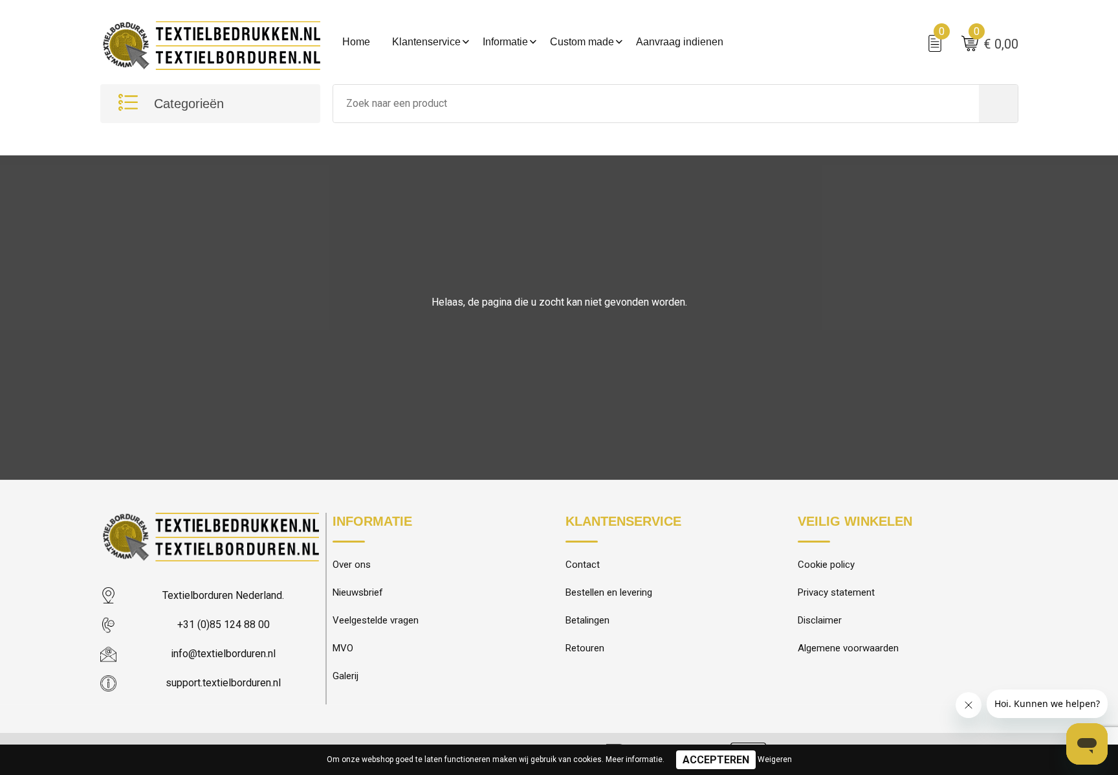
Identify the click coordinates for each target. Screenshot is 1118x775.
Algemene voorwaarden (848, 648)
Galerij (345, 676)
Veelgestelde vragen (376, 620)
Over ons (352, 564)
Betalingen (587, 620)
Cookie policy (826, 564)
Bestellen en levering (608, 592)
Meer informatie (634, 759)
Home (356, 41)
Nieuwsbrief (358, 592)
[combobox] (656, 103)
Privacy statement (836, 592)
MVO (343, 648)
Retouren (584, 648)
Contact (582, 564)
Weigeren (775, 759)
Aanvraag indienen (679, 41)
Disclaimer (820, 620)
